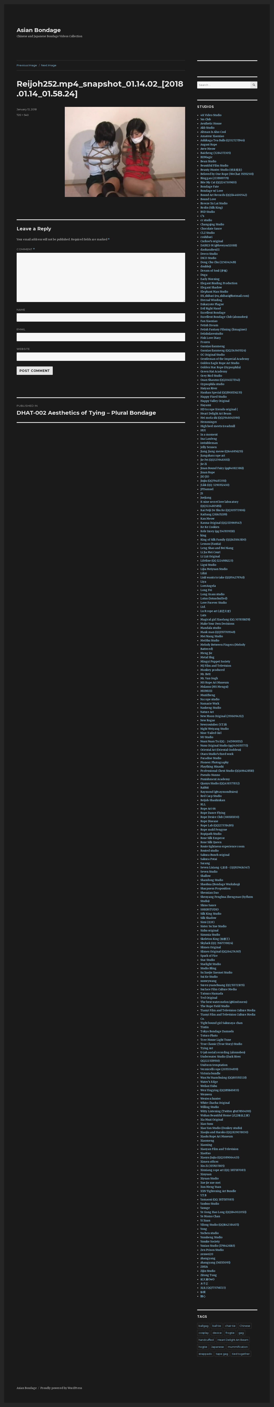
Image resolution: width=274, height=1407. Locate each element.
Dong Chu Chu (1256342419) (218, 262)
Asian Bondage (39, 30)
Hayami (205, 405)
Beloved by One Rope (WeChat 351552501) (227, 174)
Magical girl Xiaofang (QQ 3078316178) (225, 619)
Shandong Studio (211, 880)
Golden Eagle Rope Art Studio (219, 363)
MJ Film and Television (215, 665)
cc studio (206, 220)
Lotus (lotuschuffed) (213, 598)
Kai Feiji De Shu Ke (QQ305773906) (222, 510)
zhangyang (207, 1258)
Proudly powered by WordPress (61, 1388)
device (217, 1332)
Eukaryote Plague (212, 304)
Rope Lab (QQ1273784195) (216, 825)
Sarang (205, 863)
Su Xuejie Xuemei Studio (216, 972)
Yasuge (205, 1208)
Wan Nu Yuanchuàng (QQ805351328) (223, 1077)
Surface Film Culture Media (218, 989)
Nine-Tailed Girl (210, 733)
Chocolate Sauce (211, 228)
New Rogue (207, 720)
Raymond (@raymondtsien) (219, 792)
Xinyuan (205, 1174)
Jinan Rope (207, 472)
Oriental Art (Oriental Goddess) (220, 750)
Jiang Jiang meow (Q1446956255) (221, 451)
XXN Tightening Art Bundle (218, 1191)
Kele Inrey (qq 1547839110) (217, 531)
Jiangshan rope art (212, 455)
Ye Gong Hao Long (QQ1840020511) (223, 1212)
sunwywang (208, 981)
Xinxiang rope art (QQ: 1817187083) (223, 1170)
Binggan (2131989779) (214, 178)
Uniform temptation (213, 1065)
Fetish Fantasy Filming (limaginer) (223, 329)
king (203, 535)
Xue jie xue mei (210, 1182)
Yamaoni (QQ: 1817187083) (217, 1199)
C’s (202, 216)
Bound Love (208, 199)
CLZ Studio (207, 233)
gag (241, 1332)
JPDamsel (206, 489)
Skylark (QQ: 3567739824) (216, 943)
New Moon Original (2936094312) (222, 716)
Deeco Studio (209, 254)
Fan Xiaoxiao (208, 321)
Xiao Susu (206, 1124)
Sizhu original (209, 930)
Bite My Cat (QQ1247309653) (218, 182)
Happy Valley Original (214, 401)
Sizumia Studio (210, 934)
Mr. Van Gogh (209, 678)
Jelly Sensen (208, 447)
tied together (241, 1353)
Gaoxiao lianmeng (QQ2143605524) (223, 350)
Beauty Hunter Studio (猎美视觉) (221, 170)
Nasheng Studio (210, 708)
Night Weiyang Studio (214, 729)
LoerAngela (208, 586)
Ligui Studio (208, 565)
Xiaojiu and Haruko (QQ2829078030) (224, 1132)
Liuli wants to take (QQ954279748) (222, 577)
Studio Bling (208, 968)
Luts (203, 615)
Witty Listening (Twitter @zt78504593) (225, 1111)
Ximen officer (209, 1161)
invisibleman (209, 443)
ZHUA (204, 1267)
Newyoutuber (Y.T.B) (213, 724)
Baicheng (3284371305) (215, 153)
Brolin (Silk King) (211, 207)
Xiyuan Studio (209, 1178)
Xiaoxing (206, 1145)
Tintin (204, 1027)
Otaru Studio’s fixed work (216, 754)
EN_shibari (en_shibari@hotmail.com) (224, 296)
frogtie (230, 1332)
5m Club (205, 119)
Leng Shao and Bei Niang (216, 548)
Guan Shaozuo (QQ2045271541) (220, 380)
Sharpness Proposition (215, 888)
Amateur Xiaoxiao (212, 136)
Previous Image (27, 65)
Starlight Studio (210, 964)
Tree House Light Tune (215, 1040)
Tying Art (206, 1048)
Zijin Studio (207, 1271)
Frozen (205, 342)
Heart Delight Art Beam (215, 413)
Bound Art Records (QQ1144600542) (223, 195)
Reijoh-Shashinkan (212, 800)
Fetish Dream (209, 325)
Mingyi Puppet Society (215, 661)
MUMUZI (206, 691)
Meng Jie (206, 653)
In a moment (209, 434)
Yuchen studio (209, 1233)
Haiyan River (208, 388)
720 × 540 (23, 114)
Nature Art (207, 712)
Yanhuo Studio (209, 1203)
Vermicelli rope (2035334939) (219, 1069)
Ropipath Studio (210, 834)
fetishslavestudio (211, 333)
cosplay (204, 1332)
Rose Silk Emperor (212, 838)
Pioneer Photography (214, 762)
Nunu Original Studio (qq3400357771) (224, 745)
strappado (205, 1353)
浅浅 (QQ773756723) (213, 1288)
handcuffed (206, 1339)
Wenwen (206, 1094)
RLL (203, 804)
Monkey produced (212, 670)
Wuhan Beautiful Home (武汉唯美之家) (225, 1115)
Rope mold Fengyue (213, 829)
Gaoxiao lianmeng (212, 346)
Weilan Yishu (208, 1086)
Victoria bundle (210, 1073)
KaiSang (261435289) (213, 514)
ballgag (203, 1325)
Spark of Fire (209, 955)
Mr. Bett (205, 674)
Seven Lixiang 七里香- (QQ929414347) (225, 867)
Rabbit (204, 787)
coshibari (206, 237)
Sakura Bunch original (214, 855)
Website (23, 348)
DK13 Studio (208, 258)
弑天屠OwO (207, 1279)
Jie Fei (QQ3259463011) (215, 460)
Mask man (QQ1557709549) (217, 632)
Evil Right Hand (210, 308)
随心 (203, 1296)
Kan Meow (207, 518)
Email (21, 329)
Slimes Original (210, 947)
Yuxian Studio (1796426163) (217, 1245)
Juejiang (205, 497)
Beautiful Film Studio (214, 165)
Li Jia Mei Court (210, 552)
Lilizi (203, 573)
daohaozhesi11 (209, 249)
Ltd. (203, 607)
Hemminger (208, 422)
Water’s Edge (209, 1082)
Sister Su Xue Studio (213, 926)
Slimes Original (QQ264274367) (220, 951)
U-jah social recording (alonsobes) (222, 1052)
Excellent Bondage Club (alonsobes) (224, 317)
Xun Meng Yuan (210, 1187)
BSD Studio (207, 212)
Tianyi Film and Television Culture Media (227, 1010)
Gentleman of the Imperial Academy (224, 359)
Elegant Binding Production (218, 283)
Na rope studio (209, 699)
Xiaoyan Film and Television (219, 1149)
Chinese (244, 1325)
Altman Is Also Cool (213, 132)
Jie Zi (203, 464)
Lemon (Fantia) (210, 544)
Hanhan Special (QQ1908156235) (221, 392)
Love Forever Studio (213, 602)
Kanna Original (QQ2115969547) (221, 523)
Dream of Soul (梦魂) (213, 270)
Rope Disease (209, 821)
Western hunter (210, 1098)
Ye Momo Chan (210, 1216)
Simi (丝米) (207, 922)
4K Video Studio (210, 115)
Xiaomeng (207, 1140)
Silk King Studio (210, 913)
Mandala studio (210, 628)
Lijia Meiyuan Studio (213, 569)
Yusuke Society (210, 1241)
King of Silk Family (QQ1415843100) (223, 539)
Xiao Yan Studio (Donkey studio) (221, 1128)
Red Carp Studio (211, 796)
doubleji (205, 266)
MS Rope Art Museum (214, 682)
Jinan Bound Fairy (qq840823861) (222, 468)
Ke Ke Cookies (209, 527)
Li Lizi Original (210, 556)
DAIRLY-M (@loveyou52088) (218, 245)
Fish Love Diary (210, 338)
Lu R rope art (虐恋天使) (215, 611)
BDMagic (206, 157)
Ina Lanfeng (208, 439)
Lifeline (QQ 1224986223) (216, 560)
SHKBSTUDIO (209, 909)
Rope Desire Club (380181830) (219, 817)
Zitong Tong (208, 1275)
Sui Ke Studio (209, 976)
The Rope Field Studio (214, 1006)
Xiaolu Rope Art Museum (216, 1136)
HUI (203, 430)
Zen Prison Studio (212, 1250)
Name (21, 309)
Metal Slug (207, 657)
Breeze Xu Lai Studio (213, 203)
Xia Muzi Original (211, 1119)
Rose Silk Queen (210, 842)
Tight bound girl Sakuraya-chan (221, 1023)
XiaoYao (205, 1153)
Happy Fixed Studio (213, 396)
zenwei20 (206, 1254)
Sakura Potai (208, 859)
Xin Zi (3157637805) (212, 1166)
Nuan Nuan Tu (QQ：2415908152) (221, 741)
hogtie (203, 1346)
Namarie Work (209, 703)
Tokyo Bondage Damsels (217, 1031)
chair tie (230, 1325)
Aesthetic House (211, 123)
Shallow (205, 876)
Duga (203, 275)
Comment (26, 249)
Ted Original (208, 998)
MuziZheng (207, 695)
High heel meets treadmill (217, 426)
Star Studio (207, 960)
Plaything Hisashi (212, 766)
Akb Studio (207, 127)
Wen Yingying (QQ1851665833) (219, 1090)
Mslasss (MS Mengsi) (214, 686)
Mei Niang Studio (211, 636)
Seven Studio (208, 871)
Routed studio (209, 850)
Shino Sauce (208, 905)
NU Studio (206, 737)
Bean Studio (208, 161)
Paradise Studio (210, 758)
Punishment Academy (215, 779)
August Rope (208, 144)
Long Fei (206, 590)
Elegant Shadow (211, 287)
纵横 (203, 1292)
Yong (203, 1229)
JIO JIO (204, 476)
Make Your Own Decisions (217, 623)
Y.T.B (203, 1195)
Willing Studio (209, 1107)
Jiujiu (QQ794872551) (213, 481)
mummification (238, 1346)
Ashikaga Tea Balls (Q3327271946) (222, 140)
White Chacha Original (215, 1103)
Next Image (48, 65)
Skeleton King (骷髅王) (215, 939)
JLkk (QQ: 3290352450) (214, 485)
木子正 (204, 1283)
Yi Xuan (205, 1220)
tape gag (222, 1353)
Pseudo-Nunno (210, 775)
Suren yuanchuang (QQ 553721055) (222, 985)
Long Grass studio (212, 594)
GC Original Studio (212, 354)
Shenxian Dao (209, 892)
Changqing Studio (212, 224)
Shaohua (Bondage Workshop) (220, 884)
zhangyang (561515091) (215, 1262)
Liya (203, 581)
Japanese (217, 1346)
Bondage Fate (209, 186)
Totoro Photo (209, 1035)
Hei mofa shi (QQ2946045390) (220, 417)
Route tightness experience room (222, 846)
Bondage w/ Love (211, 191)
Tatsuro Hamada (211, 993)
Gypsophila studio (212, 384)
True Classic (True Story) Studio (221, 1044)
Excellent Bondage (212, 312)
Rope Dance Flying (212, 813)
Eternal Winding (211, 300)
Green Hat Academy (213, 371)
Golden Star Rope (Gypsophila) (220, 367)
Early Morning (210, 279)
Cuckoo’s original (211, 241)
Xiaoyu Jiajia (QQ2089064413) (219, 1157)
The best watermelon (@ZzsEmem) (223, 1002)
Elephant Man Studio (214, 291)
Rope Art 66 (208, 808)
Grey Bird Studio (211, 375)
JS (201, 493)
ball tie (216, 1325)
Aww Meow (207, 149)
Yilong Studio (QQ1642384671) (219, 1224)
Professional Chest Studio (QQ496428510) (227, 771)
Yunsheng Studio (211, 1237)
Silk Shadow (208, 918)
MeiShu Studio (209, 640)
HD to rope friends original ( (219, 409)
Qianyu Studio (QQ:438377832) (219, 783)
